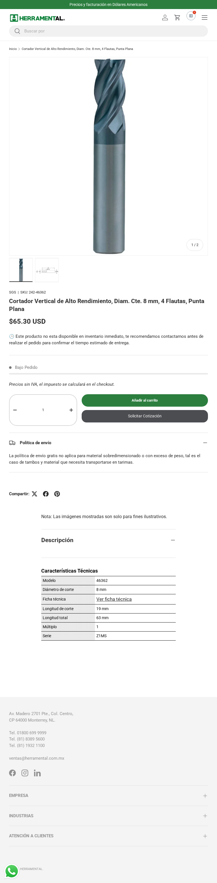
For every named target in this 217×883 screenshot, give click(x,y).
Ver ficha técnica (114, 599)
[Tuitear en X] (34, 493)
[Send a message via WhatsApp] (12, 871)
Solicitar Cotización (145, 416)
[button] (177, 17)
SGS (12, 292)
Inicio (13, 49)
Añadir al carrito (145, 400)
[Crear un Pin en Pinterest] (57, 493)
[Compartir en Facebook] (45, 493)
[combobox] (108, 31)
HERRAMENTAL (31, 869)
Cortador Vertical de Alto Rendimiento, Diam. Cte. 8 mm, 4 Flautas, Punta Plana (77, 49)
